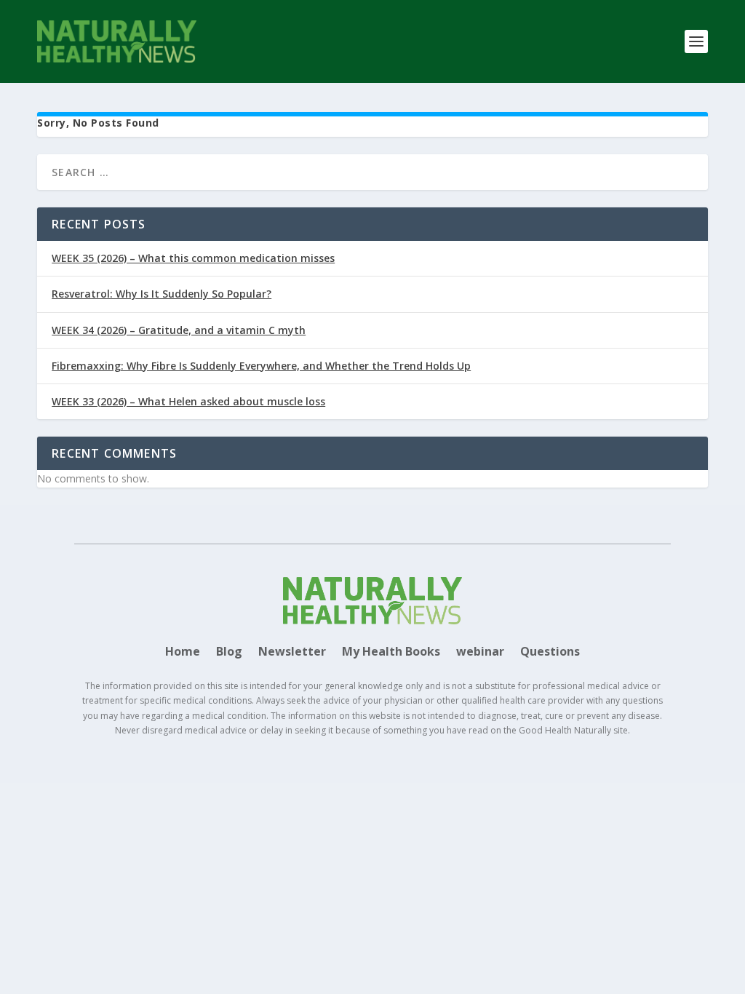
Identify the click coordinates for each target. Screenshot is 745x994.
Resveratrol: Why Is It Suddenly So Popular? (161, 294)
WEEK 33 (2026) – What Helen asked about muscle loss (188, 401)
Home (182, 652)
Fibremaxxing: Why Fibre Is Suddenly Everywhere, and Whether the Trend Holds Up (261, 366)
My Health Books (391, 652)
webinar (480, 652)
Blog (229, 652)
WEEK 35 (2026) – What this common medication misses (193, 258)
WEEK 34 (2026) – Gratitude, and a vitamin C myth (179, 330)
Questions (550, 652)
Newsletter (292, 652)
